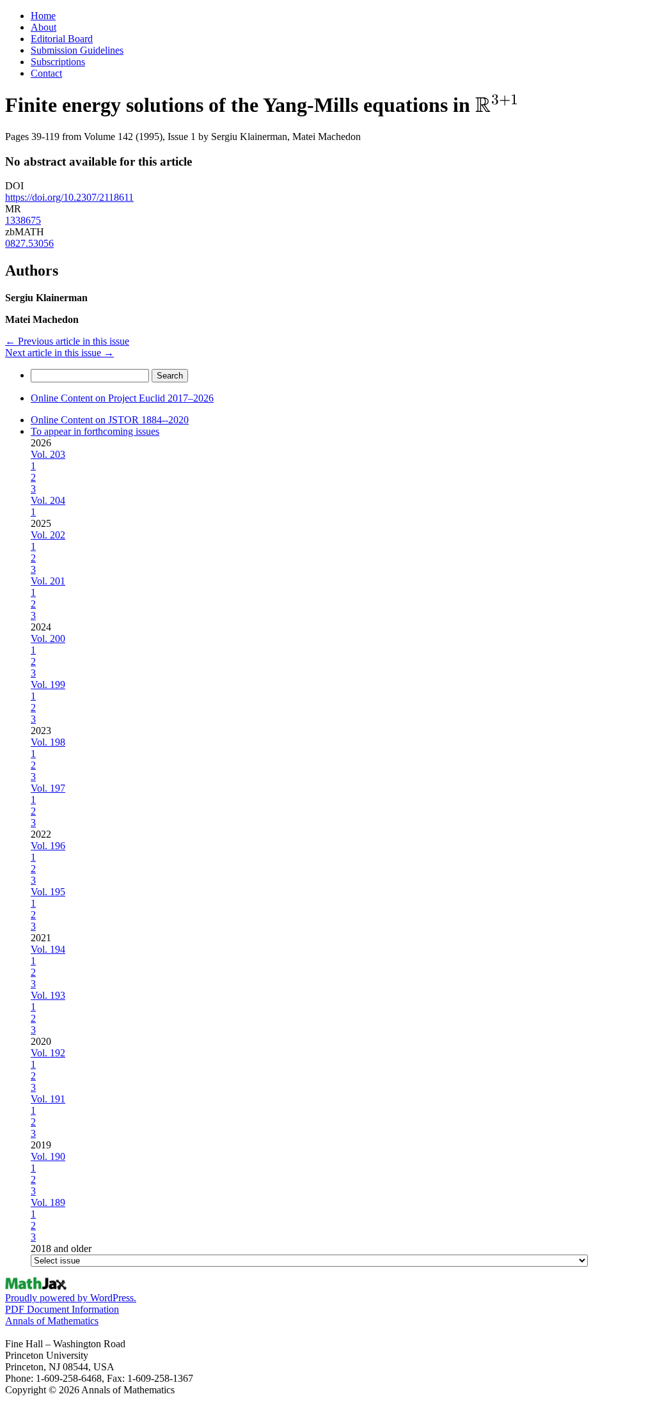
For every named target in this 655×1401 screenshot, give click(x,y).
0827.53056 (29, 243)
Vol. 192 (48, 1052)
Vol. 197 (48, 788)
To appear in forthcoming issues (95, 431)
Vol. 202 (48, 534)
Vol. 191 (48, 1098)
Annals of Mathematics (52, 1320)
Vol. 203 (48, 454)
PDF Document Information (62, 1309)
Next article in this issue (59, 352)
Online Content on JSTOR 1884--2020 (110, 419)
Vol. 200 (48, 638)
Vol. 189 (48, 1202)
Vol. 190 (48, 1156)
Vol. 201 (48, 580)
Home (43, 15)
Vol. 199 (48, 684)
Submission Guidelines (77, 50)
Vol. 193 (48, 995)
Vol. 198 (48, 742)
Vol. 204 (48, 500)
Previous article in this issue (67, 341)
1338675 (23, 220)
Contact (46, 73)
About (43, 27)
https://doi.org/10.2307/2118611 (69, 197)
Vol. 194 (48, 949)
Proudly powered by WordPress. (70, 1297)
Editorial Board (62, 38)
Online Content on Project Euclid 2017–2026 (122, 398)
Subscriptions (58, 61)
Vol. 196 (48, 845)
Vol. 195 (48, 891)
